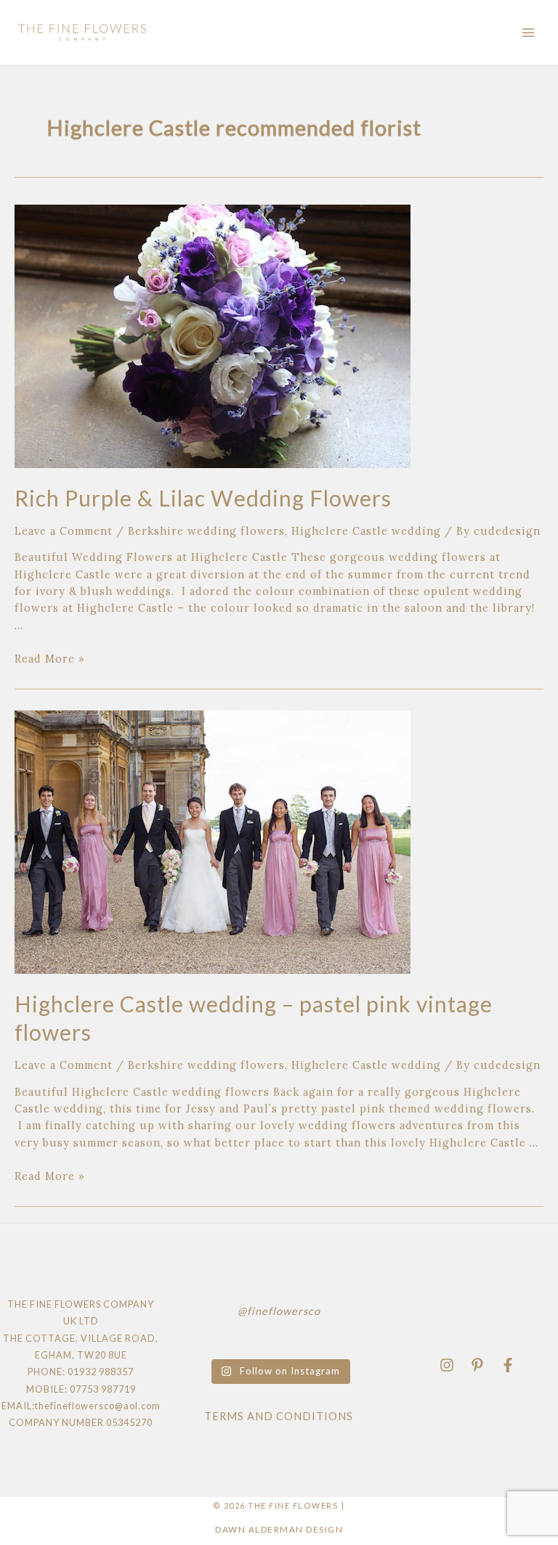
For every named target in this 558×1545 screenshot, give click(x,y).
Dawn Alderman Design (279, 1529)
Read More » (50, 658)
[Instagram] (447, 1365)
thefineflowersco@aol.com (98, 1405)
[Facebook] (508, 1365)
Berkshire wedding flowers (206, 531)
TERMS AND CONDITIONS (278, 1416)
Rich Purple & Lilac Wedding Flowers (203, 498)
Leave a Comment (64, 531)
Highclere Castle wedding (366, 531)
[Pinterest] (477, 1365)
